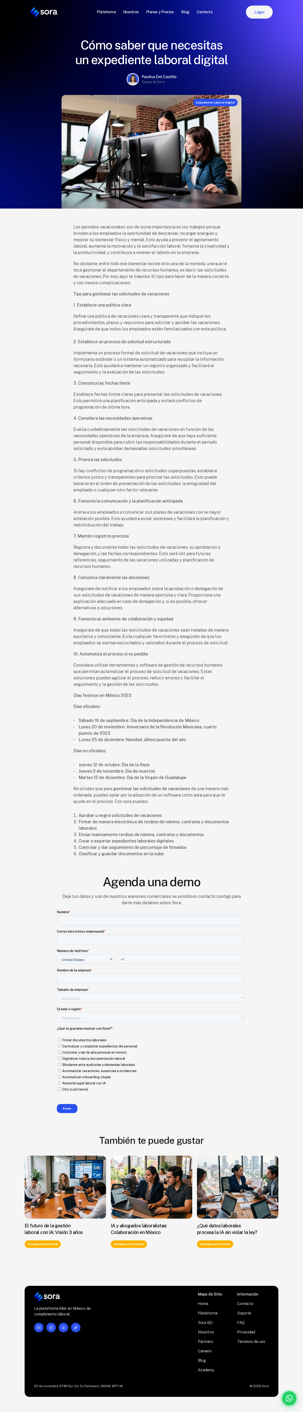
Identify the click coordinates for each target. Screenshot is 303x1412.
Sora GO (205, 1322)
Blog (202, 1360)
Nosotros (206, 1332)
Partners (205, 1341)
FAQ (241, 1322)
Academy (206, 1370)
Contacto (245, 1303)
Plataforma (208, 1313)
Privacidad (246, 1332)
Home (203, 1303)
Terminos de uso (251, 1341)
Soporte (244, 1313)
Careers (205, 1351)
